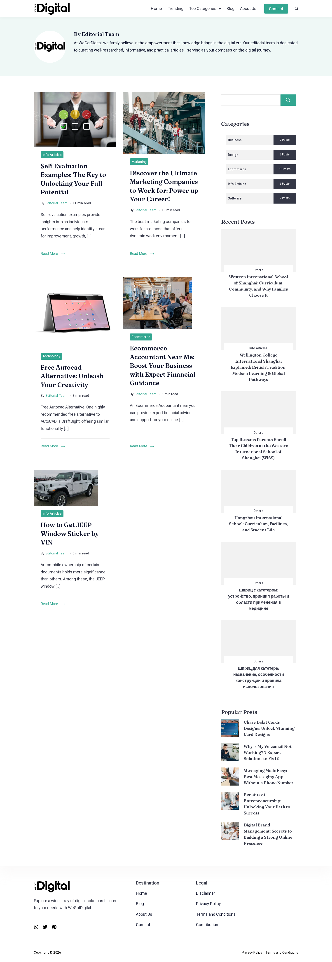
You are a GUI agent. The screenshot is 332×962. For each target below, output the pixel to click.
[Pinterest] (54, 927)
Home (156, 8)
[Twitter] (45, 927)
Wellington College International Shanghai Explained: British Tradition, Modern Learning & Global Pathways (259, 367)
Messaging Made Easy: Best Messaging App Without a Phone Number (269, 776)
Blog (230, 8)
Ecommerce (141, 337)
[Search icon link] (295, 8)
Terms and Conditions (216, 914)
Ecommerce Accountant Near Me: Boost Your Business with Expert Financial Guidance (162, 365)
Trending (175, 8)
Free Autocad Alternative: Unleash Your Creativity (72, 376)
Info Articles (52, 155)
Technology (51, 356)
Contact (276, 8)
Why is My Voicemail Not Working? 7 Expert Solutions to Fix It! (268, 752)
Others (258, 270)
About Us (248, 8)
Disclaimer (205, 893)
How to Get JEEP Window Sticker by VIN (70, 533)
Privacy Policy (208, 903)
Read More (49, 253)
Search (288, 100)
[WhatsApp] (36, 927)
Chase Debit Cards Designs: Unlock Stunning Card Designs (269, 728)
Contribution (207, 924)
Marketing (139, 162)
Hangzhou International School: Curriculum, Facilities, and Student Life (258, 524)
